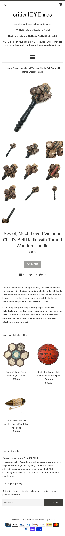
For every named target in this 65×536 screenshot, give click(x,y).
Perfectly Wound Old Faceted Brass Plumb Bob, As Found (16, 424)
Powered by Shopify (47, 520)
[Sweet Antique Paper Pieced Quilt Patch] (16, 355)
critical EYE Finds (31, 520)
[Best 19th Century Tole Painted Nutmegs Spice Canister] (49, 355)
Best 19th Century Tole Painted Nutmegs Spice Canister (48, 375)
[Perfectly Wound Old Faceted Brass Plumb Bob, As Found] (16, 403)
